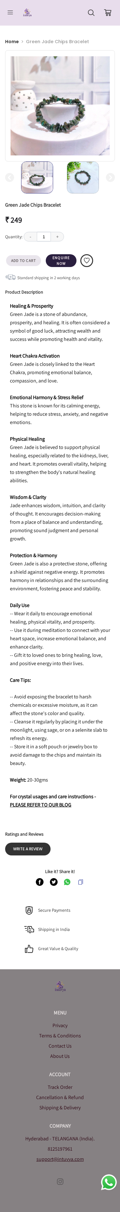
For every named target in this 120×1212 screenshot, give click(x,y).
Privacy (60, 1025)
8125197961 (60, 1148)
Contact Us (60, 1046)
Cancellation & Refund (60, 1097)
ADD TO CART (23, 260)
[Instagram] (60, 1181)
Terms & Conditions (60, 1035)
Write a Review (28, 849)
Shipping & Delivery (60, 1107)
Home (12, 41)
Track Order (60, 1087)
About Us (60, 1056)
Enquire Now (61, 260)
